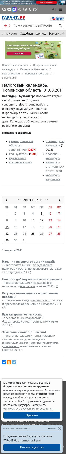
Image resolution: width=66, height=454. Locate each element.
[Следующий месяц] (59, 200)
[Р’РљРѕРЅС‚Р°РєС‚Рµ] (4, 362)
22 (7, 234)
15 (7, 227)
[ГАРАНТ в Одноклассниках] (30, 9)
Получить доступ (32, 447)
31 (24, 240)
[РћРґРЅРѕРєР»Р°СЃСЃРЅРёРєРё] (9, 362)
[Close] (59, 428)
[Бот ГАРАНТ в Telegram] (25, 9)
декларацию (26, 286)
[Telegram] (14, 362)
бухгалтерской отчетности (20, 321)
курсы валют (17, 158)
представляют (42, 265)
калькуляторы (19, 154)
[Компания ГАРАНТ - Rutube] (35, 9)
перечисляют (40, 300)
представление (14, 318)
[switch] (7, 25)
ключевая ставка (20, 162)
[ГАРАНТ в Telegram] (20, 9)
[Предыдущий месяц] (6, 200)
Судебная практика (33, 33)
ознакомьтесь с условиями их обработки (27, 408)
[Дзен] (9, 9)
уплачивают (10, 346)
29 (7, 240)
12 (41, 220)
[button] (54, 9)
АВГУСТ (28, 200)
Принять (32, 415)
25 (32, 234)
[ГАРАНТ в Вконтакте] (4, 9)
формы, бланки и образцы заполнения (21, 145)
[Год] (46, 200)
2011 (39, 200)
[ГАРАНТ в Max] (14, 9)
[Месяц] (19, 200)
